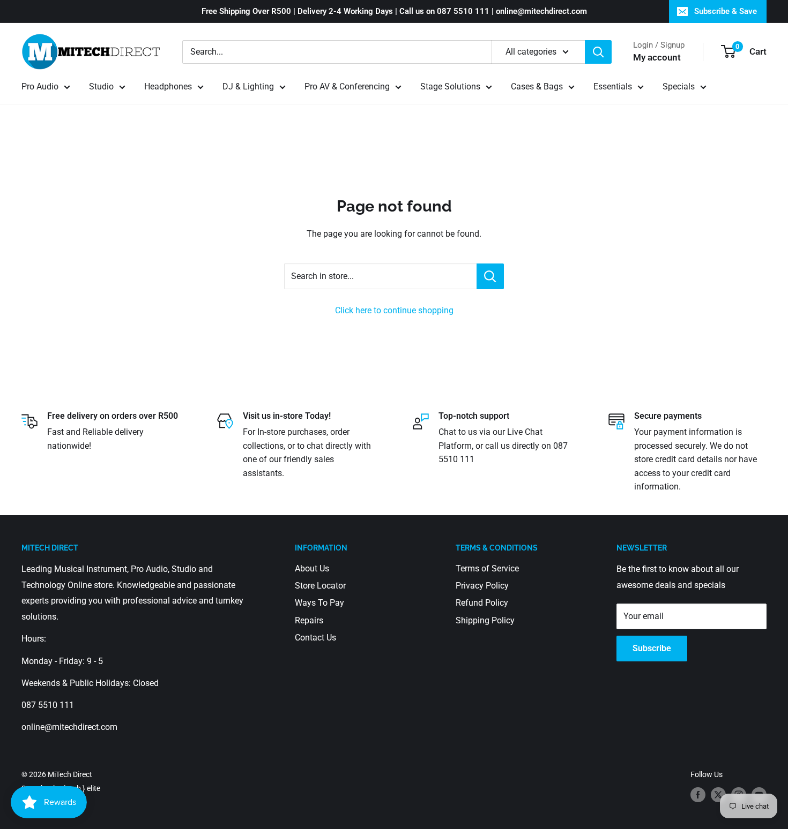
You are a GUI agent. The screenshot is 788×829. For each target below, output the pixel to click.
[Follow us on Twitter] (718, 794)
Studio (101, 86)
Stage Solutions (450, 86)
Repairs (309, 620)
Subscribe (652, 648)
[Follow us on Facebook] (697, 794)
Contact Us (315, 637)
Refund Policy (482, 603)
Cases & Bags (537, 86)
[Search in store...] (490, 276)
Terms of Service (487, 568)
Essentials (612, 86)
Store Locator (320, 586)
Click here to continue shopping (394, 310)
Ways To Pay (319, 603)
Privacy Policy (482, 586)
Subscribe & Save (725, 11)
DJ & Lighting (248, 86)
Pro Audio (39, 86)
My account (657, 57)
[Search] (598, 52)
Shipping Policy (485, 620)
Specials (679, 86)
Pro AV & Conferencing (347, 86)
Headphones (168, 86)
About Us (312, 568)
